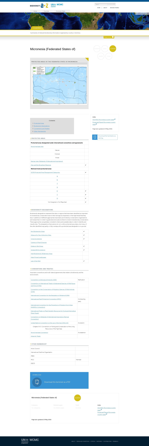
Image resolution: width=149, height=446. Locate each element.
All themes (110, 4)
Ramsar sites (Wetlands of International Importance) (47, 161)
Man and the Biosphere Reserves (41, 165)
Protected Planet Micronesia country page (106, 413)
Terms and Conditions (83, 441)
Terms (108, 56)
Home (98, 7)
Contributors (107, 441)
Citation (93, 441)
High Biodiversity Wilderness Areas (41, 253)
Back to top (146, 382)
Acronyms (97, 48)
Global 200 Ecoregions (38, 250)
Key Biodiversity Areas (38, 231)
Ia (57, 176)
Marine (101, 56)
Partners (99, 441)
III (57, 187)
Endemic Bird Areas (37, 246)
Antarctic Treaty (36, 336)
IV (57, 191)
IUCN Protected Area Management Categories (45, 172)
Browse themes (114, 7)
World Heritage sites (37, 146)
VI (57, 198)
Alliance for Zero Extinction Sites (41, 235)
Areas (104, 48)
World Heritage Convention (39, 332)
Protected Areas (39, 123)
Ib (57, 180)
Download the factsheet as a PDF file (107, 137)
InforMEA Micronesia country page (103, 119)
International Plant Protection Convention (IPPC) (46, 299)
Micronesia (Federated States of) (63, 11)
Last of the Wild (35, 261)
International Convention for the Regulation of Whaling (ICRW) (50, 295)
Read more (107, 37)
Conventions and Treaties (41, 128)
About (105, 7)
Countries (46, 11)
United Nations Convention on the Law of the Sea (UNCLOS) (49, 323)
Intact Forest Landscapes (38, 257)
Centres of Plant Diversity (39, 242)
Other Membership (40, 131)
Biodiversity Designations (41, 126)
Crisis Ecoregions (36, 239)
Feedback (115, 441)
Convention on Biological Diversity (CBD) (44, 280)
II (57, 183)
